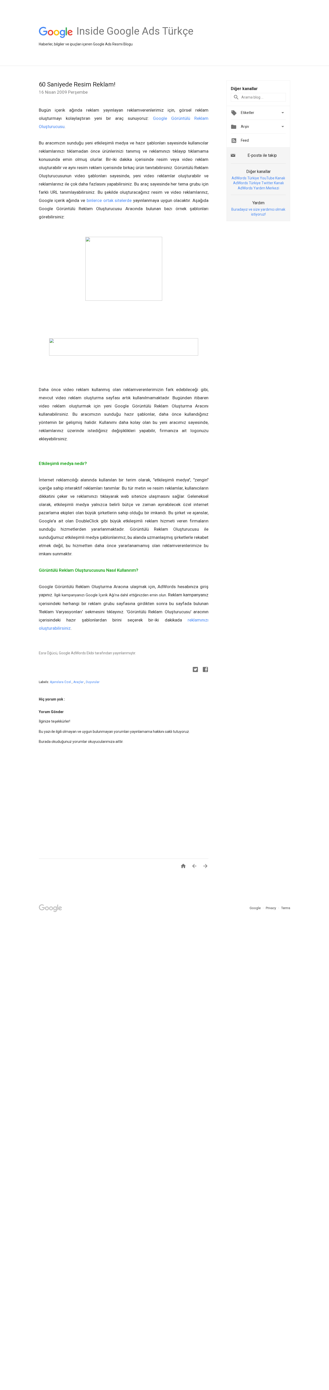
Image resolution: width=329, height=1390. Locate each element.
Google (255, 908)
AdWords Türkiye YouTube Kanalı (258, 178)
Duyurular (92, 682)
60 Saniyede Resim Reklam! (77, 84)
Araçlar (78, 682)
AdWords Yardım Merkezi (258, 188)
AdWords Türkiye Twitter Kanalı (258, 183)
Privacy (271, 908)
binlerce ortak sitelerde (109, 200)
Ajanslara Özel (61, 682)
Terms (285, 908)
